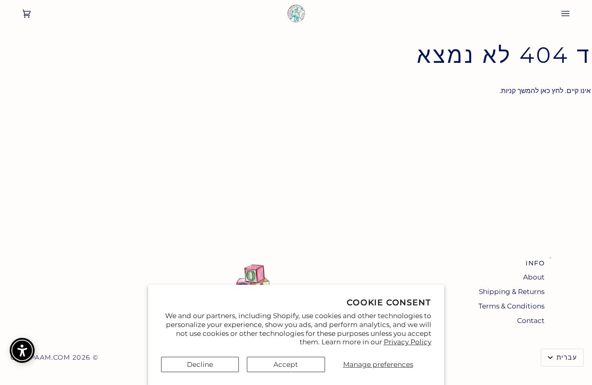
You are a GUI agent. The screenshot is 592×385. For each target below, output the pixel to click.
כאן (545, 91)
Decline (200, 364)
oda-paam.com (40, 357)
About (533, 277)
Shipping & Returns (511, 292)
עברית (565, 357)
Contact (530, 321)
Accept (285, 364)
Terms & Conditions (511, 306)
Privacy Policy (407, 342)
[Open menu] (573, 13)
